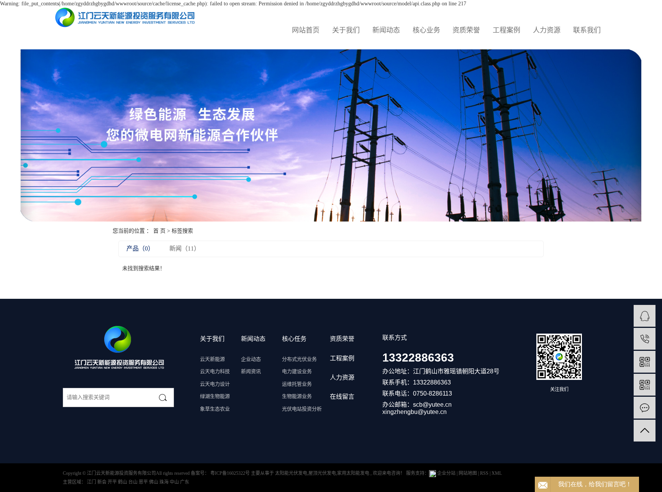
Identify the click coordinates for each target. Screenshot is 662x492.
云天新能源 (212, 359)
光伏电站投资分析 (302, 409)
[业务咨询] (644, 316)
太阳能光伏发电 (291, 473)
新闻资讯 (251, 371)
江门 (92, 482)
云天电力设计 (215, 384)
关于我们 (346, 30)
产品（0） (140, 248)
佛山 (154, 482)
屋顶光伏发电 (322, 473)
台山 (133, 482)
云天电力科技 (215, 371)
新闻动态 (386, 30)
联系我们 (587, 30)
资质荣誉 (466, 30)
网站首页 (306, 30)
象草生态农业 (215, 409)
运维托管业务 (297, 384)
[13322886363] (644, 339)
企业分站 (446, 473)
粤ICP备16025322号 (230, 473)
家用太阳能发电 (353, 473)
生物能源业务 (297, 396)
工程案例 (506, 30)
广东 (184, 482)
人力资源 (546, 30)
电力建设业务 (297, 371)
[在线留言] (644, 408)
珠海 (164, 482)
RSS (484, 473)
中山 (175, 482)
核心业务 (426, 30)
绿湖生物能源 (215, 396)
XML (497, 473)
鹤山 (123, 482)
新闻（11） (184, 248)
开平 (113, 482)
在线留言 (342, 396)
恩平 (144, 482)
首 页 (159, 231)
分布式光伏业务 (299, 359)
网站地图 (468, 473)
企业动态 (251, 359)
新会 (102, 482)
